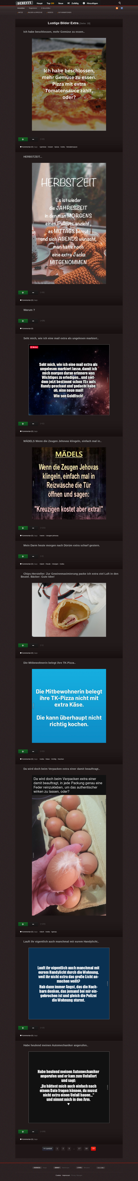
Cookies (58, 1175)
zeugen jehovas (52, 536)
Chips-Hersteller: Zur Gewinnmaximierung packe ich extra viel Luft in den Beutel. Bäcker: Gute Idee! (69, 575)
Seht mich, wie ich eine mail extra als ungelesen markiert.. (61, 338)
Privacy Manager (76, 1175)
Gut (23, 139)
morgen (55, 564)
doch (42, 932)
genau (54, 932)
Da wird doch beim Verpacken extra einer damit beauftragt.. (61, 768)
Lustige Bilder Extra (63, 23)
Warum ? (29, 309)
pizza (57, 147)
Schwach (33, 139)
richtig (54, 759)
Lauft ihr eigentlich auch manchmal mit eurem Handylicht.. (61, 941)
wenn (42, 536)
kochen (61, 759)
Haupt (39, 3)
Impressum (66, 1175)
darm (42, 564)
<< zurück (48, 1148)
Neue (60, 3)
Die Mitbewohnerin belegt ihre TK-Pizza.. (49, 662)
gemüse (43, 147)
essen (51, 147)
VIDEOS (50, 12)
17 (79, 1148)
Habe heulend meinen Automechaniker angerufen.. (55, 1045)
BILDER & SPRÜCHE (35, 12)
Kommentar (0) (27, 147)
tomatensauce (72, 147)
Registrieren (33, 8)
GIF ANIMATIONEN (64, 12)
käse (48, 759)
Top (50, 3)
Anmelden (21, 8)
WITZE (20, 12)
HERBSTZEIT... (32, 156)
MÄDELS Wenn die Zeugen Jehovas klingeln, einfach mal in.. (62, 441)
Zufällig (75, 3)
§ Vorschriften (45, 8)
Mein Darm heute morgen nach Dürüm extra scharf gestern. (61, 545)
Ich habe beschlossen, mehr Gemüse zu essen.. (54, 31)
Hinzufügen (92, 3)
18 (86, 1148)
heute (48, 564)
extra (63, 147)
